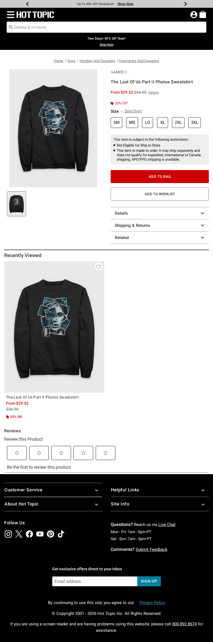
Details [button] (153, 92)
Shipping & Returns (132, 225)
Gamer (117, 72)
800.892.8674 (184, 624)
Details (121, 213)
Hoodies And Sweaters (97, 61)
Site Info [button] (120, 504)
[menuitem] (202, 14)
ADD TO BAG (160, 176)
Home (58, 61)
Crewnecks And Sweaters (139, 61)
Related (122, 237)
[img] (8, 534)
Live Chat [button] (167, 524)
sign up (149, 581)
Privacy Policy (152, 602)
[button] (9, 14)
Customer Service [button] (23, 489)
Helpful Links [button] (125, 489)
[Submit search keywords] (11, 26)
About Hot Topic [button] (21, 504)
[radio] (116, 122)
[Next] (185, 4)
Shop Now (126, 4)
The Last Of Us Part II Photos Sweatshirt (42, 397)
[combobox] (106, 27)
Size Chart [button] (133, 111)
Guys (71, 61)
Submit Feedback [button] (152, 549)
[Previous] (27, 4)
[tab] (16, 203)
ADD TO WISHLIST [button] (160, 194)
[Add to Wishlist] (99, 267)
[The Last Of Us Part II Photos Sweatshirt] (54, 327)
